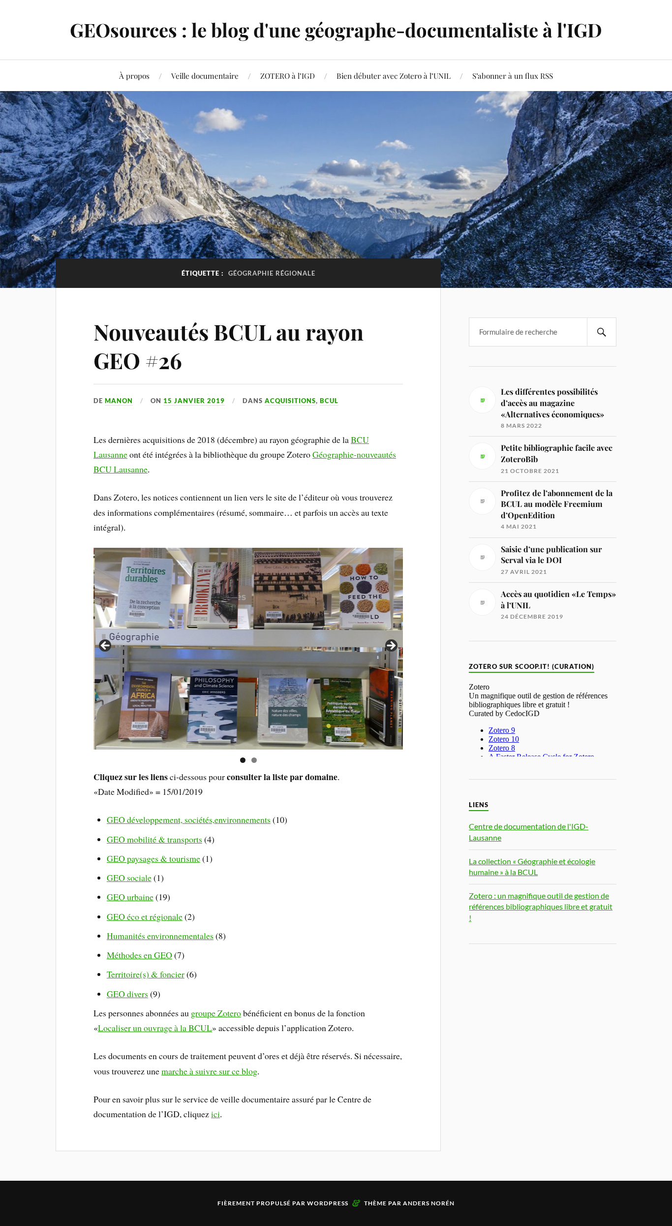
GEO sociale (129, 877)
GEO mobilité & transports (154, 839)
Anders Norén (429, 1203)
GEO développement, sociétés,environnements (189, 819)
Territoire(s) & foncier (145, 974)
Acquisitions (290, 401)
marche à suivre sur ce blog (209, 1071)
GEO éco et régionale (145, 916)
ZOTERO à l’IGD (287, 75)
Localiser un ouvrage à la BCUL (155, 1028)
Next (390, 646)
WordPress (327, 1203)
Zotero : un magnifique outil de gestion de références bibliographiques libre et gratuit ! (540, 906)
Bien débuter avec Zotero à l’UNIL (393, 75)
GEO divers (127, 994)
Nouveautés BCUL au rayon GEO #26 (228, 345)
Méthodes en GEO (139, 955)
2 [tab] (254, 760)
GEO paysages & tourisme (153, 858)
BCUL (329, 401)
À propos (134, 75)
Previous (105, 646)
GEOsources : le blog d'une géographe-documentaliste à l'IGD (336, 29)
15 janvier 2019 (194, 401)
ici (215, 1114)
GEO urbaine (130, 897)
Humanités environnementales (160, 936)
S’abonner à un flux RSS (512, 75)
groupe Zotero (216, 1013)
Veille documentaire (205, 75)
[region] (248, 649)
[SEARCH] (601, 331)
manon (119, 401)
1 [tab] (242, 760)
